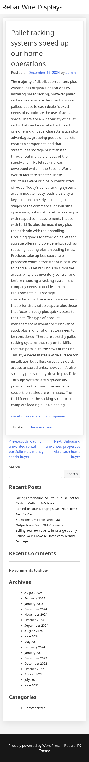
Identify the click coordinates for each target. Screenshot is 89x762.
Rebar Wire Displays (32, 7)
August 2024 (33, 631)
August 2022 (33, 674)
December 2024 (35, 609)
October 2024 (34, 620)
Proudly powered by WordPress (34, 745)
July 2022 (30, 680)
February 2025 (34, 598)
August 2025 (33, 593)
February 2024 (34, 647)
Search (14, 467)
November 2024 (35, 614)
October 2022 (34, 669)
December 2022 (35, 663)
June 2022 (31, 685)
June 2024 (31, 636)
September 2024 (36, 625)
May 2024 (31, 642)
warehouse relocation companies (38, 416)
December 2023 (35, 658)
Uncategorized (41, 427)
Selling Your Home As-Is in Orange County (46, 530)
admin (70, 72)
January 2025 (33, 604)
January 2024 (33, 653)
